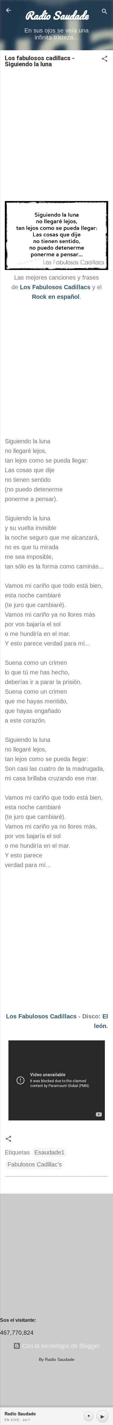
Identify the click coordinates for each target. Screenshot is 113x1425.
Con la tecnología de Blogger (60, 1346)
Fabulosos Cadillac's (35, 1164)
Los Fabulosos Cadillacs (41, 1016)
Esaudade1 (49, 1152)
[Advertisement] (56, 135)
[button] (104, 59)
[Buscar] (104, 12)
